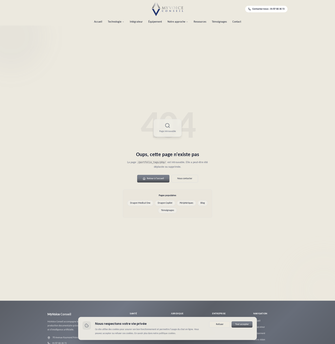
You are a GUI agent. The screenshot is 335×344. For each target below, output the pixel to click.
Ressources (200, 21)
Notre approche (176, 21)
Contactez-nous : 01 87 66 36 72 (268, 9)
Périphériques (186, 203)
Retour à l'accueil (155, 178)
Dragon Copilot (165, 203)
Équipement (155, 21)
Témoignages (219, 21)
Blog (202, 203)
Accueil (98, 21)
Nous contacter (184, 178)
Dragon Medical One (140, 203)
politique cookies (167, 333)
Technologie (114, 21)
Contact (236, 21)
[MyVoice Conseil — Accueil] (167, 9)
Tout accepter (242, 324)
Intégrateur (136, 21)
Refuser (220, 324)
